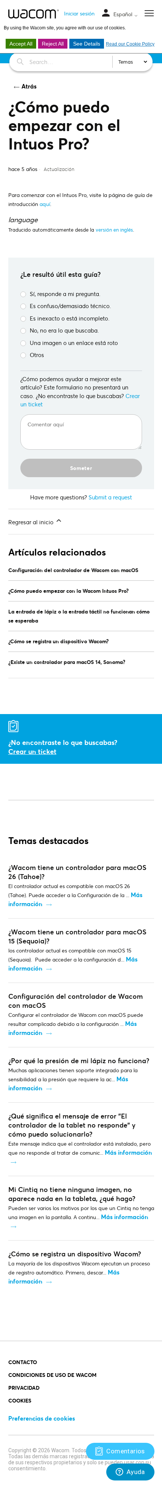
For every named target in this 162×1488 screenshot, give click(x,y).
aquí (45, 204)
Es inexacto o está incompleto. (70, 318)
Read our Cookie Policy (130, 44)
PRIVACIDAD (24, 1387)
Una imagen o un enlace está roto (74, 342)
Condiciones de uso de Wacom (52, 1374)
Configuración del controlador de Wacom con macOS (73, 570)
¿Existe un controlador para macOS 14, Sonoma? (66, 661)
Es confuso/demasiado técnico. (70, 306)
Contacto (22, 1362)
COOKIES (19, 1400)
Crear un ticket (32, 751)
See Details (86, 44)
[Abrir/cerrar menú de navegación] (106, 13)
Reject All (53, 44)
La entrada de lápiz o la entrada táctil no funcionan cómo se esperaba (79, 616)
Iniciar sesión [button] (79, 13)
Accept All (20, 44)
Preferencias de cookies (41, 1418)
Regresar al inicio (31, 522)
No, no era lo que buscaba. (64, 330)
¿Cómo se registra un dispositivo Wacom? (58, 641)
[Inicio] (33, 13)
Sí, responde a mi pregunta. (65, 294)
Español (123, 14)
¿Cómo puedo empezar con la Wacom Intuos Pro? (68, 590)
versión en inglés (114, 230)
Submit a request (110, 497)
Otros (37, 355)
